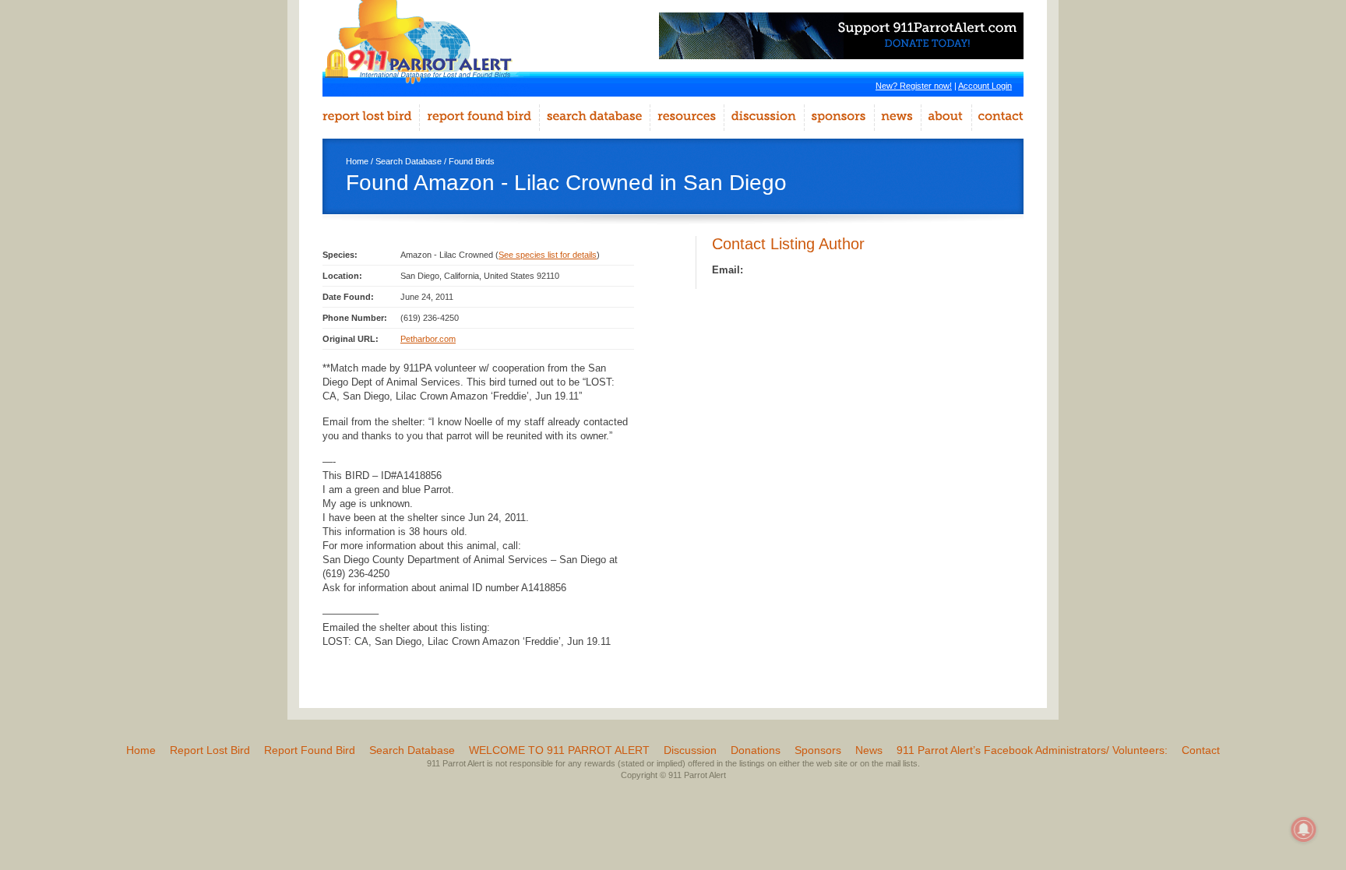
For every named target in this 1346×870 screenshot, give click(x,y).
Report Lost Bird (210, 750)
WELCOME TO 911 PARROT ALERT (559, 750)
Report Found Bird (309, 750)
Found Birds (472, 161)
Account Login (985, 85)
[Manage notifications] (1303, 829)
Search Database (408, 161)
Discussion (690, 750)
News (869, 750)
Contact (1201, 750)
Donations (755, 750)
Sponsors (818, 750)
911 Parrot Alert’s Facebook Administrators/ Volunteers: (1032, 750)
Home (357, 161)
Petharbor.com (428, 338)
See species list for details (548, 254)
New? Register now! (914, 85)
